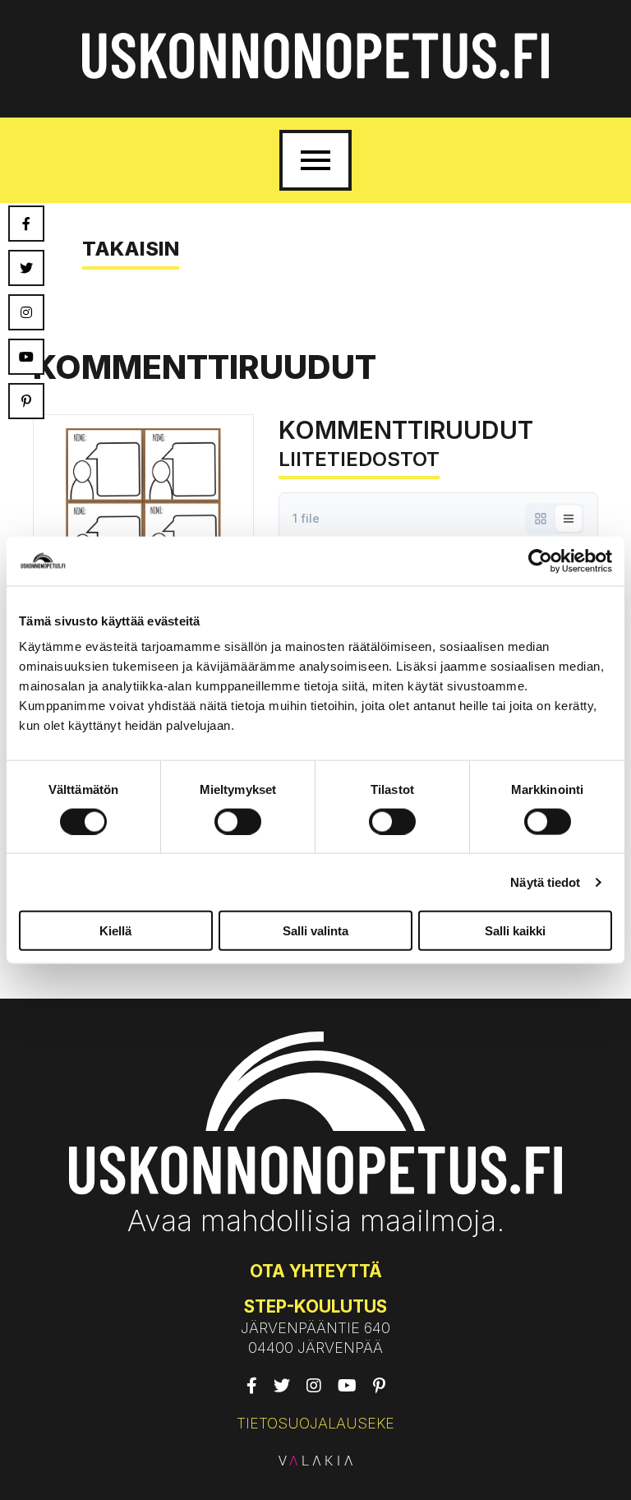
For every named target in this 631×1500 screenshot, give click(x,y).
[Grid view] (540, 518)
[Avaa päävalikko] (315, 160)
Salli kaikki (515, 931)
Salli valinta (315, 931)
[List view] (568, 518)
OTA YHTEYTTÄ (316, 1271)
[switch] (237, 821)
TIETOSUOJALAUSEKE (315, 1423)
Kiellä (115, 931)
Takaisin (130, 249)
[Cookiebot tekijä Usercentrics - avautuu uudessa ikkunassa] (540, 560)
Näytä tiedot (545, 881)
